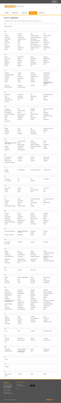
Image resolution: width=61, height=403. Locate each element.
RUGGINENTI (46, 282)
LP (44, 204)
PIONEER (32, 253)
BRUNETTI (20, 65)
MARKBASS (20, 216)
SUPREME (32, 307)
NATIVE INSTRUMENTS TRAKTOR (23, 232)
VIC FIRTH (7, 340)
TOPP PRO (32, 321)
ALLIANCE (7, 37)
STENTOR (20, 305)
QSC (6, 270)
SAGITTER (20, 290)
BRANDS (33, 13)
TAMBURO (7, 318)
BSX (31, 65)
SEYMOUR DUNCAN (48, 293)
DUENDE (45, 99)
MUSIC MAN (33, 223)
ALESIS (6, 35)
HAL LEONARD (8, 157)
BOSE (19, 64)
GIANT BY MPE (21, 144)
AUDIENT (7, 47)
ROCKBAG (32, 280)
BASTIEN (45, 57)
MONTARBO (20, 222)
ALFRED (19, 35)
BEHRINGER (33, 58)
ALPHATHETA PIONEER (35, 37)
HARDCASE (7, 159)
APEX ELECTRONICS (35, 40)
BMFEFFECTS (46, 62)
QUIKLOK (20, 270)
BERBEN (32, 60)
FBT (31, 128)
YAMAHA (7, 366)
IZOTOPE (7, 171)
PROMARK (32, 260)
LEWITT (6, 202)
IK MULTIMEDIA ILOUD (35, 169)
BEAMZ (19, 58)
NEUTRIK (45, 231)
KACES (19, 188)
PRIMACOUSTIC (21, 259)
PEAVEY (6, 253)
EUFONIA (20, 119)
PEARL (45, 251)
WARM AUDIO (46, 349)
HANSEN (32, 157)
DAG (31, 94)
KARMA (6, 189)
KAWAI (19, 189)
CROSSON (20, 85)
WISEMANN (46, 351)
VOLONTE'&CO (46, 340)
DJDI (44, 98)
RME (19, 280)
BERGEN (45, 60)
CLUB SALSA (21, 78)
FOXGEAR (20, 133)
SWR (44, 309)
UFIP (19, 331)
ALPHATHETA (21, 37)
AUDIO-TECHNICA (34, 47)
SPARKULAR (20, 304)
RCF (6, 279)
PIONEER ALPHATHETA (48, 253)
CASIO (19, 74)
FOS (44, 132)
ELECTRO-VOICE (34, 114)
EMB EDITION (21, 116)
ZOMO (31, 374)
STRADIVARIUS (46, 305)
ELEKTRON (46, 114)
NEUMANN (32, 231)
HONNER (45, 160)
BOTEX (6, 65)
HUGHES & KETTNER (9, 162)
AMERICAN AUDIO (22, 39)
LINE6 (19, 204)
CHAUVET (20, 76)
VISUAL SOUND (21, 340)
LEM (44, 200)
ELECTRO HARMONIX (10, 114)
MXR (44, 223)
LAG (6, 199)
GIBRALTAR (46, 144)
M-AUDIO (7, 213)
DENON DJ (45, 96)
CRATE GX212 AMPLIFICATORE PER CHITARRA (48, 82)
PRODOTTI (15, 13)
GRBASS (45, 148)
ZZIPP (6, 375)
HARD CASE (46, 157)
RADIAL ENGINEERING (23, 277)
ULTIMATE (32, 331)
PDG (19, 251)
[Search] (56, 7)
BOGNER (7, 64)
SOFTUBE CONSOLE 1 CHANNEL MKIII (10, 301)
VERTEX (32, 338)
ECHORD (32, 109)
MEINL (44, 218)
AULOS (32, 49)
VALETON (7, 338)
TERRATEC (33, 320)
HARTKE (20, 159)
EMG (31, 116)
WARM (32, 349)
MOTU (6, 223)
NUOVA (32, 234)
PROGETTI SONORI (22, 260)
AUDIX (6, 49)
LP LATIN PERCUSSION (10, 206)
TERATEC (20, 320)
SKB (19, 298)
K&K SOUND (7, 188)
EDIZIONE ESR (8, 110)
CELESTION (33, 74)
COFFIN (32, 78)
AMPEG (45, 39)
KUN (44, 191)
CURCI (45, 85)
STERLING (32, 305)
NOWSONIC (20, 234)
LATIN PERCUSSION (35, 199)
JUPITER (32, 180)
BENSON (20, 60)
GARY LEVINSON (21, 141)
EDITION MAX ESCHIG (48, 109)
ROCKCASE (7, 282)
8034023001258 (8, 26)
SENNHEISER (21, 293)
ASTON (19, 46)
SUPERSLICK (21, 307)
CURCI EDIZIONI (8, 87)
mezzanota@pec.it (7, 390)
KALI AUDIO (46, 188)
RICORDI (7, 280)
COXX (19, 81)
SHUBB (6, 297)
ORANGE (32, 242)
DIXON (32, 98)
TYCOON (20, 323)
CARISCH (32, 73)
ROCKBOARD (46, 280)
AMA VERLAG (8, 39)
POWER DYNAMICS (34, 256)
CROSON (7, 85)
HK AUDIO (20, 160)
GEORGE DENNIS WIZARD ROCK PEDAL (11, 143)
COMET (6, 80)
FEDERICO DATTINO (48, 128)
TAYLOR (19, 318)
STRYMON (7, 307)
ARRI (6, 44)
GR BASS (7, 148)
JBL (18, 179)
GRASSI (32, 148)
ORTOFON (45, 242)
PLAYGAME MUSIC (9, 256)
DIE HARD (7, 98)
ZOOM (44, 374)
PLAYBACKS (46, 254)
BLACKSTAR (33, 62)
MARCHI (45, 215)
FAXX (19, 128)
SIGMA (32, 297)
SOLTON (19, 300)
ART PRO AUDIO (34, 44)
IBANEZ (6, 169)
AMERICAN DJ (33, 39)
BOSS (44, 64)
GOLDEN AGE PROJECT (35, 146)
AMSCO (6, 40)
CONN (19, 80)
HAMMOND (20, 157)
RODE (19, 282)
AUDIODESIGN (46, 47)
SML (44, 298)
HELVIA (32, 159)
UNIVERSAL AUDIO (47, 331)
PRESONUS (7, 259)
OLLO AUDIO (7, 242)
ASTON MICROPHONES (35, 46)
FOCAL (19, 132)
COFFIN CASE (46, 78)
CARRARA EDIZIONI (9, 74)
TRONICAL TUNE (47, 321)
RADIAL (6, 277)
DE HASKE (20, 96)
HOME (54, 1)
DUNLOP (7, 101)
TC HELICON (46, 318)
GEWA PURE (33, 142)
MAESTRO (45, 213)
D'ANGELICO (20, 94)
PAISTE (6, 251)
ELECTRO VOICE (21, 114)
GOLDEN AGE (21, 146)
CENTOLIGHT (46, 74)
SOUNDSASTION (34, 302)
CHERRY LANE (33, 76)
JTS (18, 180)
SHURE (19, 297)
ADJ (6, 33)
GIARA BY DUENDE (34, 144)
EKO (31, 112)
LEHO (31, 200)
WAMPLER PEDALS (22, 349)
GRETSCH (7, 149)
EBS (19, 109)
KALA (31, 188)
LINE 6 (6, 204)
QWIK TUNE (33, 270)
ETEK (6, 119)
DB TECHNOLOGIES (48, 94)
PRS (19, 262)
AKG (44, 33)
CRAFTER (32, 81)
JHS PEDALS (46, 179)
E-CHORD (7, 109)
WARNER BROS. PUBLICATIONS (21, 351)
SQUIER (32, 304)
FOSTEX (6, 133)
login (17, 388)
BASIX (31, 57)
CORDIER (45, 80)
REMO (44, 279)
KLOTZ (6, 191)
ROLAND (32, 282)
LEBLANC (7, 200)
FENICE (19, 130)
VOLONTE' (32, 340)
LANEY (19, 199)
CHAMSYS (7, 76)
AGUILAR (20, 33)
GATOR (32, 141)
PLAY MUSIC (33, 254)
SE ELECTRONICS (47, 291)
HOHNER (32, 160)
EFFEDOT (32, 110)
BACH (6, 57)
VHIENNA (45, 338)
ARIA (19, 42)
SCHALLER (7, 291)
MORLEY (45, 222)
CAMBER (7, 73)
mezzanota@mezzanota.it (9, 393)
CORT (6, 81)
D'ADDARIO (7, 94)
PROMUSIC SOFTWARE (48, 260)
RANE (31, 277)
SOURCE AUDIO (8, 304)
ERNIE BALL (33, 117)
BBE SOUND (7, 58)
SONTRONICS (33, 300)
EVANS (32, 119)
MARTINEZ (7, 218)
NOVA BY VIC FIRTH (9, 234)
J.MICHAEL (7, 179)
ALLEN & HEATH (47, 35)
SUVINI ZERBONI (21, 309)
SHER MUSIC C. (8, 295)
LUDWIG (32, 206)
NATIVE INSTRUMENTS (10, 231)
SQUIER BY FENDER (48, 304)
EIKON (19, 112)
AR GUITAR (7, 42)
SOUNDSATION (46, 302)
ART (19, 44)
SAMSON (32, 290)
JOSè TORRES (8, 180)
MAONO (6, 215)
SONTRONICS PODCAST (49, 300)
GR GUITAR (20, 148)
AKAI (31, 33)
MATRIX (19, 218)
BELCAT (6, 60)
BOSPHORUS (33, 64)
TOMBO (19, 321)
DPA (19, 99)
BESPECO (7, 62)
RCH (19, 279)
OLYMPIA (20, 242)
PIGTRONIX (20, 253)
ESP (44, 117)
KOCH (19, 191)
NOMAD (32, 233)
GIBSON (6, 146)
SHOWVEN (45, 295)
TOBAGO (45, 320)
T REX (6, 316)
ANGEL (19, 40)
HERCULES (46, 159)
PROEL (6, 260)
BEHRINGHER (46, 58)
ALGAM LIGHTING (34, 35)
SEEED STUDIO (8, 293)
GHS (44, 142)
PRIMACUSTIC (33, 259)
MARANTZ (32, 215)
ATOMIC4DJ (46, 46)
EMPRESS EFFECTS (48, 116)
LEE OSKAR (20, 200)
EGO (44, 110)
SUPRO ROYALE (8, 309)
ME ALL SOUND (34, 218)
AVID (44, 49)
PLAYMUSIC (20, 256)
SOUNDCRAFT (21, 302)
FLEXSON (7, 132)
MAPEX (19, 215)
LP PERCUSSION (21, 206)
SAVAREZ (45, 290)
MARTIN (45, 216)
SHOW (19, 295)
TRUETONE (7, 323)
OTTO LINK (7, 243)
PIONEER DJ (7, 254)
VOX (6, 341)
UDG (6, 331)
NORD (44, 233)
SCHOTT (32, 291)
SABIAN (6, 290)
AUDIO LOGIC (21, 47)
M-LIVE (19, 213)
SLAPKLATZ (33, 298)
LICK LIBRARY (33, 202)
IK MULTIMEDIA (21, 169)
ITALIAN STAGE (46, 169)
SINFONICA (7, 298)
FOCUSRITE (33, 132)
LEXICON (20, 202)
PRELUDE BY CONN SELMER (48, 257)
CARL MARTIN (46, 73)
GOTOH (45, 146)
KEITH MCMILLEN (34, 189)
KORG (31, 191)
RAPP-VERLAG (46, 277)
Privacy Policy (19, 384)
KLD (44, 189)
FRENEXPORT (33, 133)
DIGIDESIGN (20, 98)
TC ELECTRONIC (34, 318)
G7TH (6, 141)
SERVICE (24, 13)
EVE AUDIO (46, 119)
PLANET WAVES (21, 254)
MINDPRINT (46, 220)
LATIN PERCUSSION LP (48, 199)
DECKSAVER (33, 96)
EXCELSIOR (7, 121)
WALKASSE (7, 349)
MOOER (32, 222)
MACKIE (32, 213)
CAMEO (19, 73)
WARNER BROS (8, 351)
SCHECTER (20, 291)
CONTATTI (42, 13)
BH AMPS (20, 62)
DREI (31, 99)
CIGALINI (7, 78)
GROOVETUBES (21, 149)
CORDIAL (32, 80)
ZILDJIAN (20, 374)
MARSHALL (33, 216)
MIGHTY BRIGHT (21, 220)
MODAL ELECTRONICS (10, 222)
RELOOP (32, 279)
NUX (44, 234)
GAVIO (44, 141)
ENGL (6, 117)
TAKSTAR (32, 316)
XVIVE (6, 359)
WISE (31, 351)
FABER (6, 128)
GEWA (19, 142)
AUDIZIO (19, 49)
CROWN (32, 85)
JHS (31, 179)
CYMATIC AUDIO (21, 87)
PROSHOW (7, 262)
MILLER (32, 220)
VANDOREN (20, 338)
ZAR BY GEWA (8, 374)
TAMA (44, 316)
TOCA (6, 321)
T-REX (19, 316)
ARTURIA (45, 44)
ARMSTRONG (46, 42)
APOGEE (45, 40)
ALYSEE (45, 37)
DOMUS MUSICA (8, 99)
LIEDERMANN (46, 202)
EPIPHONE (20, 117)
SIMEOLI (45, 297)
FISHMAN (45, 130)
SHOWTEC (32, 295)
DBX (6, 96)
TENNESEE (7, 320)
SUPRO (45, 307)
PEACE (32, 251)
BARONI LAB (20, 57)
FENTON (32, 130)
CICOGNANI (46, 76)
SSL (6, 305)
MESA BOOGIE (8, 220)
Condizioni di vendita (21, 385)
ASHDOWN (7, 46)
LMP (31, 204)
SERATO (32, 293)
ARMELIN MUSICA (34, 42)
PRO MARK (46, 259)
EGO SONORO (8, 112)
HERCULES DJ (8, 160)
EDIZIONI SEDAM (21, 110)
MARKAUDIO (7, 216)
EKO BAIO (45, 112)
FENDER (7, 130)
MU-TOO (19, 223)
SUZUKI (32, 309)
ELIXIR (6, 116)
